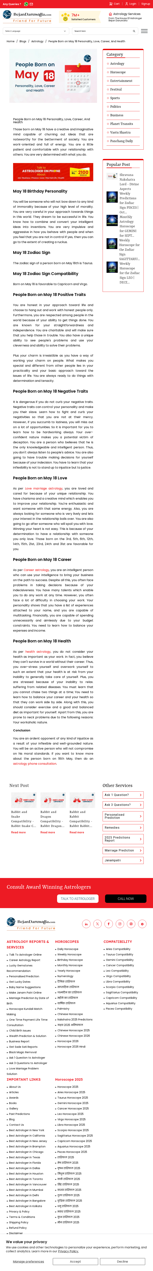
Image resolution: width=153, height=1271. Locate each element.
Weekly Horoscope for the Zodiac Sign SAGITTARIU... (129, 250)
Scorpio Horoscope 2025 (73, 1130)
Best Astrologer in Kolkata (25, 1206)
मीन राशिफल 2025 (68, 1222)
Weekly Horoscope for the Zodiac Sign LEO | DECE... (130, 273)
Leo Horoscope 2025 (70, 1114)
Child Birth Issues (20, 1030)
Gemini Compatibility (120, 960)
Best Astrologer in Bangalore (27, 1201)
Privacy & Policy (19, 1211)
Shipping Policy (18, 1222)
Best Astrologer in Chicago (26, 1152)
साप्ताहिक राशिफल (68, 987)
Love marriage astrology (44, 488)
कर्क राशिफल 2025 (68, 1179)
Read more (18, 832)
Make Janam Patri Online (25, 992)
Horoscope (118, 72)
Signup (145, 3)
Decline (122, 1261)
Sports (115, 98)
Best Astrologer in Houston (26, 1173)
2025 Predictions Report (117, 839)
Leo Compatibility (117, 971)
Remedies (112, 827)
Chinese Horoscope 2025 (73, 1030)
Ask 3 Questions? (118, 805)
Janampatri (113, 860)
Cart (117, 4)
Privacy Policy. (68, 1251)
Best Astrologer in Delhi (24, 1195)
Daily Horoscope (67, 949)
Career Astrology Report (24, 960)
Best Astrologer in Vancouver (28, 1184)
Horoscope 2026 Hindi (71, 1047)
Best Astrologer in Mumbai (26, 1190)
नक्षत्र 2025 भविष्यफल (70, 1025)
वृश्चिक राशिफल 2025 (69, 1201)
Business (116, 115)
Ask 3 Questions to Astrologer (28, 1063)
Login (132, 4)
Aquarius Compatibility (120, 1003)
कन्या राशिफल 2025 (69, 1190)
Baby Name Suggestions (25, 987)
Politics (115, 107)
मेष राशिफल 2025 (67, 1163)
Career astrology (36, 570)
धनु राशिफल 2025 (68, 1206)
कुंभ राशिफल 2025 (68, 1217)
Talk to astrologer (78, 899)
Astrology (37, 41)
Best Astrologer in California (27, 1136)
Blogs (23, 41)
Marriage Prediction (119, 850)
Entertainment (121, 81)
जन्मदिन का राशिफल (69, 992)
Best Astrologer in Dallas (24, 1168)
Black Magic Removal (23, 1052)
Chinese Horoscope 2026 (73, 1036)
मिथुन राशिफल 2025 (69, 1173)
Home (11, 41)
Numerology (65, 976)
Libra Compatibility (118, 981)
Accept (75, 1261)
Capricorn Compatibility (121, 998)
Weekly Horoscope (69, 954)
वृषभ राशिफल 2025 (68, 1168)
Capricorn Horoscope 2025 (74, 1141)
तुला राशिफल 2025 (68, 1195)
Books (13, 1103)
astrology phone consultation (34, 764)
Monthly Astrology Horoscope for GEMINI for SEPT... (128, 226)
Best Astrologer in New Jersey (28, 1141)
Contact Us (16, 1125)
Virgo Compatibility (118, 976)
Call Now (126, 899)
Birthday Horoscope (70, 960)
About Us (15, 1087)
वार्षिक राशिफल (66, 1003)
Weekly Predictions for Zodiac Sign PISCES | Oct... (129, 203)
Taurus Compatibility (119, 954)
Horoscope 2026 (68, 1041)
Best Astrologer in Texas (24, 1157)
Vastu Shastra (120, 132)
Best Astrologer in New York (26, 1130)
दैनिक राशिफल (66, 981)
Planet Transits (121, 124)
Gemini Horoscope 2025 (72, 1103)
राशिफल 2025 (65, 1157)
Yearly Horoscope (68, 971)
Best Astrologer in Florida (25, 1163)
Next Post (19, 785)
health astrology (38, 652)
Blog (12, 1119)
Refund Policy (18, 1228)
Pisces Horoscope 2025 (72, 1152)
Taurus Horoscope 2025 (72, 1098)
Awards (13, 1098)
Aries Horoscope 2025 (71, 1092)
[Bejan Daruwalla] (27, 16)
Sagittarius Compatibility (122, 992)
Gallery (13, 1108)
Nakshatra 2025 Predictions (75, 1019)
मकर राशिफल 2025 (69, 1211)
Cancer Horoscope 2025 (73, 1108)
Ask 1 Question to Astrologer (27, 1058)
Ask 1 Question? (117, 795)
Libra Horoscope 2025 (71, 1125)
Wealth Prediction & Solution (27, 1036)
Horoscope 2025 (67, 1087)
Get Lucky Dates (19, 982)
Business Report (19, 1041)
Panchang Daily (121, 141)
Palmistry (63, 1009)
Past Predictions (19, 1114)
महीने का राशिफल (67, 998)
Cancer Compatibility (120, 965)
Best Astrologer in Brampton (27, 1146)
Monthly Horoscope (70, 965)
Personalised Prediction (114, 816)
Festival (116, 89)
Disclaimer (16, 1233)
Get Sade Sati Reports (23, 1047)
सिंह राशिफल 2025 (68, 1184)
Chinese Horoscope (70, 1014)
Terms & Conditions (22, 1217)
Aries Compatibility (118, 949)
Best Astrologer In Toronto (26, 1179)
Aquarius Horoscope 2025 (73, 1146)
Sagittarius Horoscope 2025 (75, 1136)
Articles (14, 1092)
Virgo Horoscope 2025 (71, 1119)
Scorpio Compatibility (120, 987)
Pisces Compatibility (119, 1009)
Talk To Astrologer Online (25, 955)
